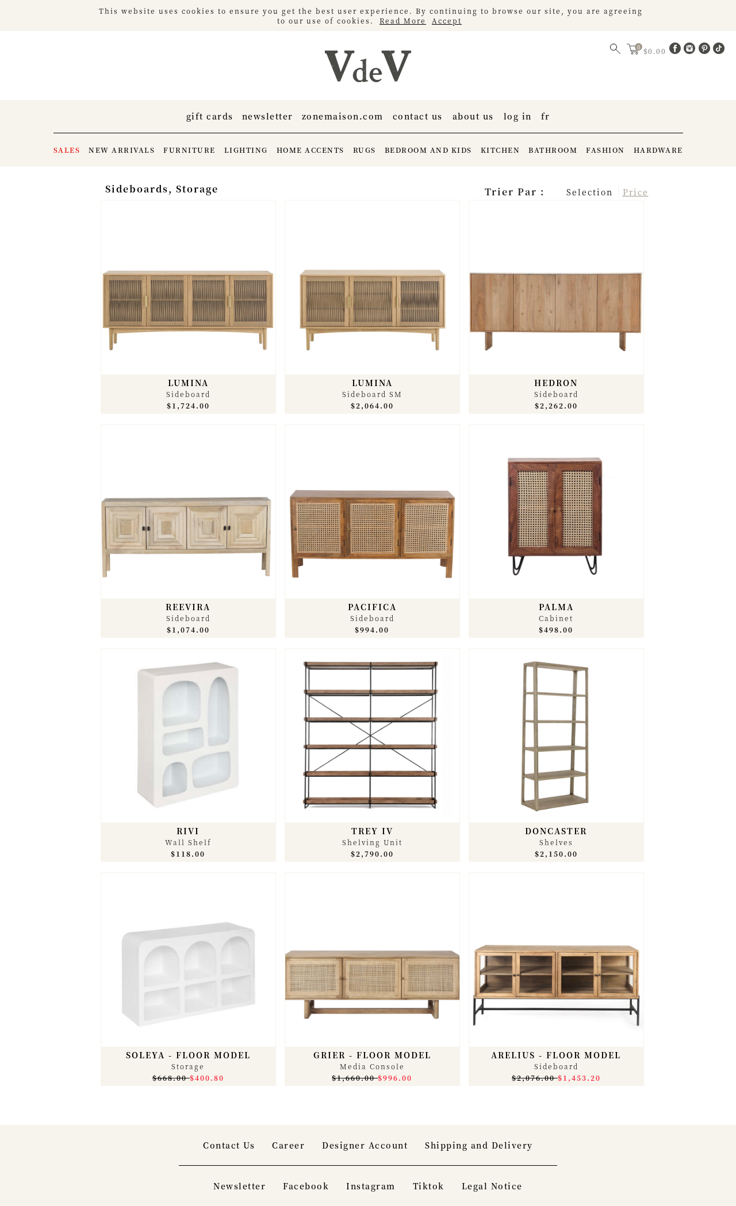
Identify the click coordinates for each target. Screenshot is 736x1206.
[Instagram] (691, 50)
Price (636, 192)
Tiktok (428, 1186)
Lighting (246, 150)
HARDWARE (658, 150)
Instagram (371, 1186)
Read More (402, 20)
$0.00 (656, 51)
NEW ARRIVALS (122, 150)
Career (288, 1145)
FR (545, 116)
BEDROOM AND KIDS (428, 150)
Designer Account (365, 1145)
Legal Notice (492, 1186)
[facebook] (676, 50)
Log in (518, 116)
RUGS (364, 150)
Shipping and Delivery (479, 1145)
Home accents (310, 150)
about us (473, 116)
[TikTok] (718, 50)
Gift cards (209, 116)
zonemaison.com (343, 116)
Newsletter (267, 116)
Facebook (306, 1186)
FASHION (605, 150)
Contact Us (418, 116)
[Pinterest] (706, 50)
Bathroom (552, 150)
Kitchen (500, 150)
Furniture (189, 150)
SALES (66, 150)
